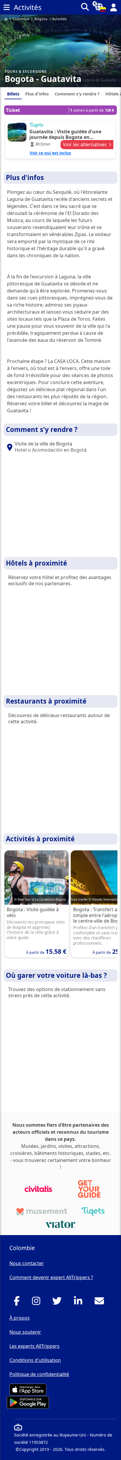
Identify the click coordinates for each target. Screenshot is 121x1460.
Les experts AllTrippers (34, 1346)
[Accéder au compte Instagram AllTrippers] (37, 1302)
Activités (59, 19)
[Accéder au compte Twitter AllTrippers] (58, 1302)
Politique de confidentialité (39, 1374)
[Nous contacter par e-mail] (101, 1302)
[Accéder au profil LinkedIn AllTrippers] (79, 1302)
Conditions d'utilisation (35, 1360)
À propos (19, 1318)
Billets (13, 94)
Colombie (21, 19)
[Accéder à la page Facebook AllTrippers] (18, 1302)
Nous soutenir (25, 1332)
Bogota (40, 19)
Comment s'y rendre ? (77, 94)
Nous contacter (26, 1263)
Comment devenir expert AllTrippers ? (51, 1277)
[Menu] (6, 7)
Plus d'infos (37, 94)
